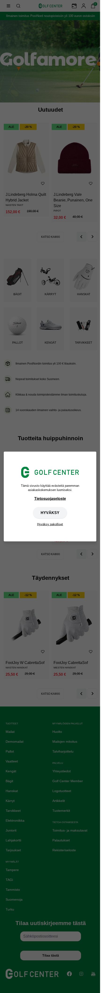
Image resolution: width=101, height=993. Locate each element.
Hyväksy (50, 513)
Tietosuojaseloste (50, 499)
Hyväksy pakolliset (50, 524)
